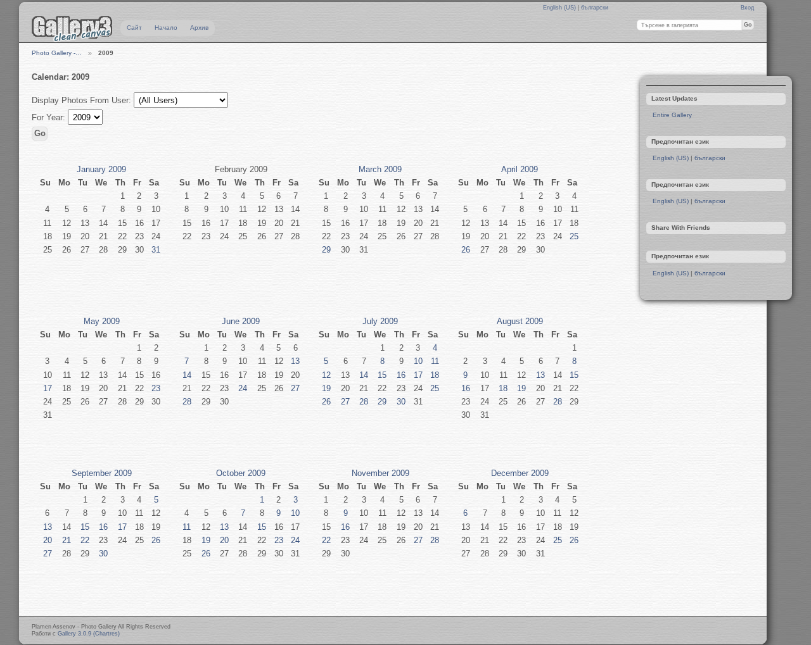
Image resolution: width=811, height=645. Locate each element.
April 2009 (519, 169)
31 (155, 249)
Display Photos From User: (83, 100)
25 (574, 236)
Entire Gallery (672, 114)
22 (84, 540)
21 (66, 540)
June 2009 (241, 321)
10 (418, 361)
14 (186, 375)
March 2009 (380, 169)
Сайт (134, 27)
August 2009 (520, 321)
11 (435, 361)
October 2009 (240, 473)
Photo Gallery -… (57, 52)
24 (242, 388)
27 (295, 388)
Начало (166, 27)
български (594, 7)
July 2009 (380, 321)
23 (155, 388)
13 (295, 361)
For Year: (50, 117)
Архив (199, 27)
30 (401, 401)
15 (382, 375)
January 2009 (101, 169)
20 (47, 540)
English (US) (560, 7)
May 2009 (102, 321)
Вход (747, 7)
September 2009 (102, 473)
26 (465, 249)
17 (47, 388)
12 (326, 375)
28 (186, 401)
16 (401, 375)
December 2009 (520, 473)
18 (434, 375)
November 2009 (380, 473)
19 (326, 388)
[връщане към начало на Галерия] (72, 28)
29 (326, 249)
